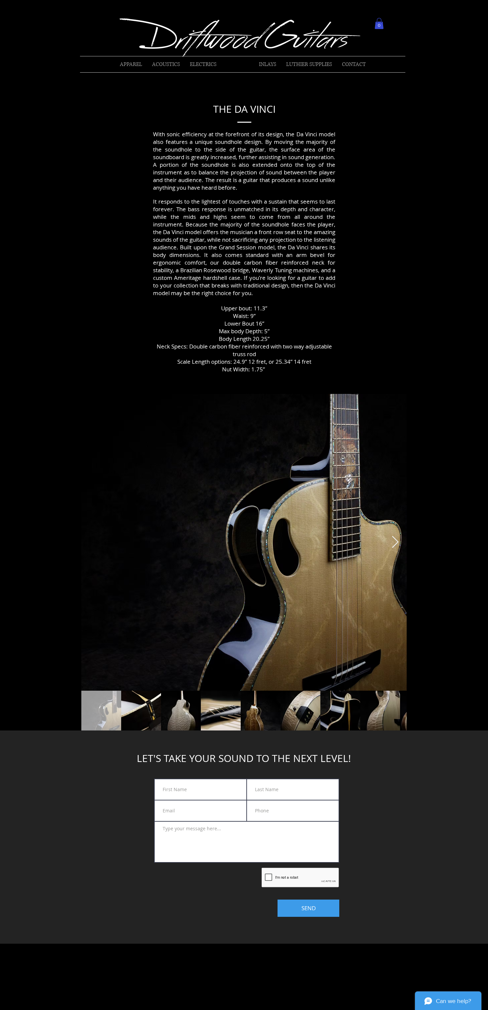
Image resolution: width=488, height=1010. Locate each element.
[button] (379, 23)
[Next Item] (395, 542)
